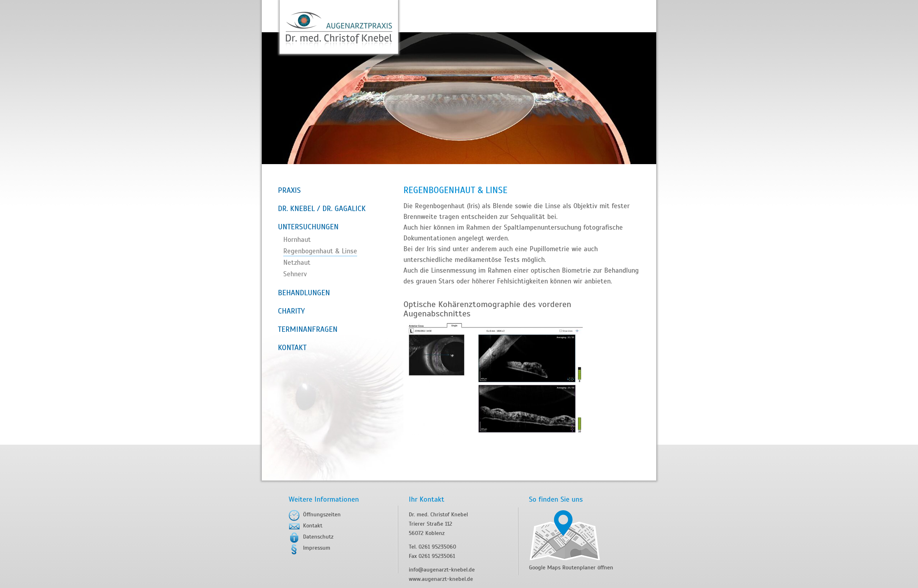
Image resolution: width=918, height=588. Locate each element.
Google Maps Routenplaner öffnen (571, 567)
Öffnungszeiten (322, 514)
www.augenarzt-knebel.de (441, 579)
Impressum (316, 547)
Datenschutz (318, 536)
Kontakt (312, 525)
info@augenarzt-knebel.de (442, 569)
